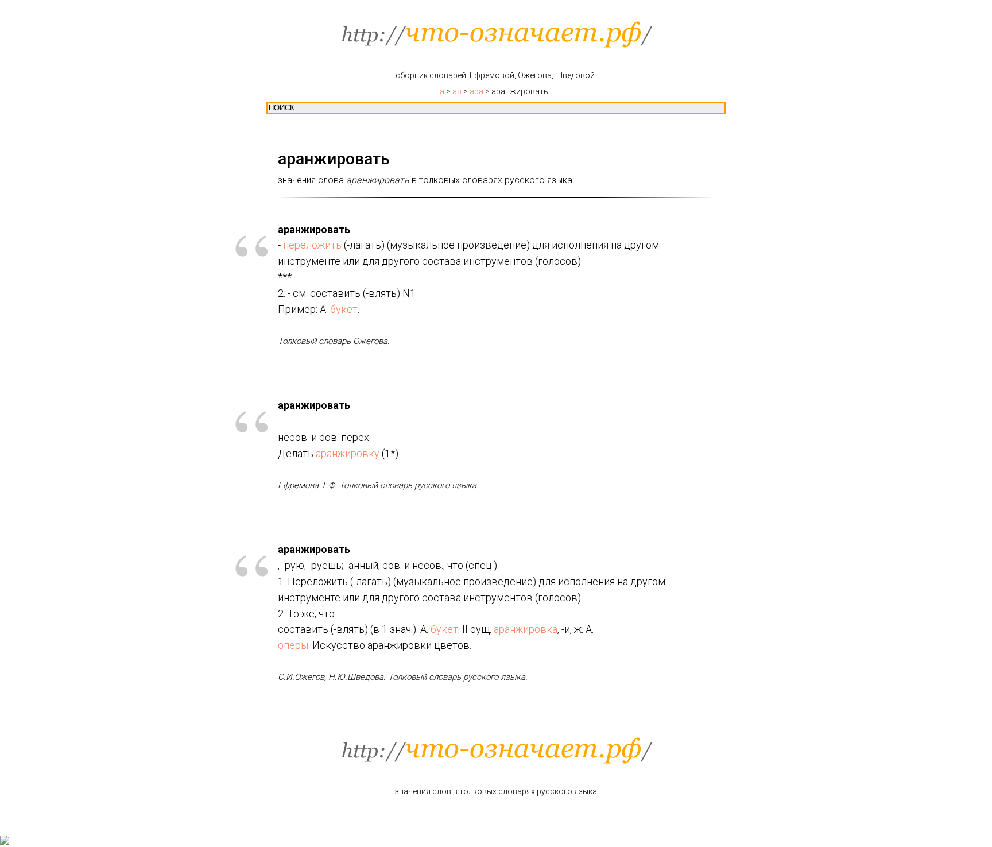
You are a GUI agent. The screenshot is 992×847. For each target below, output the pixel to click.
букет (344, 309)
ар (457, 91)
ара (476, 91)
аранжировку (347, 453)
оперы (293, 645)
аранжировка (525, 629)
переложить (312, 245)
